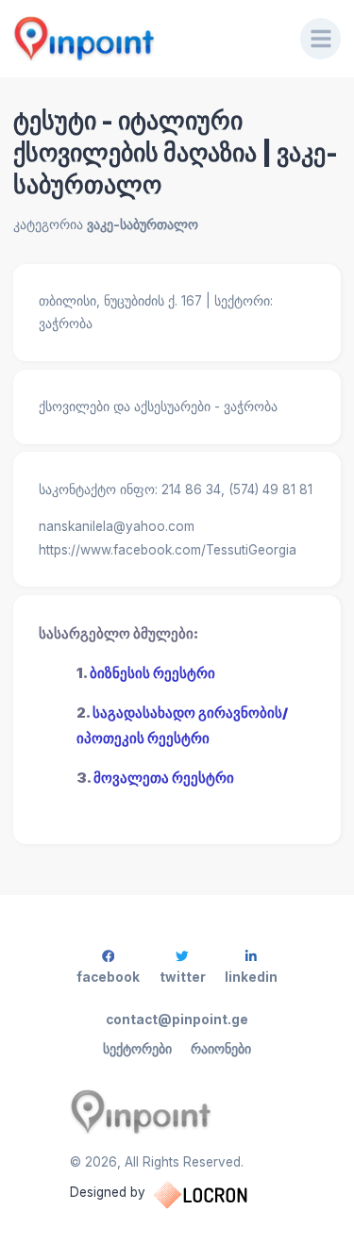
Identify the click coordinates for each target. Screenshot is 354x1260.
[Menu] (321, 38)
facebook (108, 977)
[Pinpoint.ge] (144, 38)
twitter (183, 977)
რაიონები (221, 1048)
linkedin (251, 977)
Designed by (107, 1192)
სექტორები (137, 1048)
